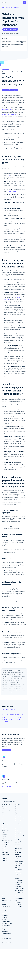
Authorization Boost (7, 811)
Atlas (3, 809)
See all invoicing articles (8, 709)
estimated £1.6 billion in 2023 (10, 114)
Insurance (17, 844)
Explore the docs (6, 786)
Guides (4, 898)
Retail (16, 858)
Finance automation (20, 819)
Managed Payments (7, 840)
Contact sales (15, 750)
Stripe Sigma (5, 854)
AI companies (18, 833)
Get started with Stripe (9, 29)
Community (5, 904)
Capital (4, 815)
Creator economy (19, 835)
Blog (3, 902)
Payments (4, 844)
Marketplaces (18, 825)
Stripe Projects (19, 890)
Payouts (4, 846)
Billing (3, 813)
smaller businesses (19, 415)
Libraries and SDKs (19, 888)
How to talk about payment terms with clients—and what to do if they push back (13, 84)
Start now (6, 750)
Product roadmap (19, 898)
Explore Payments (7, 769)
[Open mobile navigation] (24, 2)
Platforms (17, 829)
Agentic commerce (20, 811)
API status (17, 884)
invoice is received (11, 191)
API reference (18, 882)
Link (3, 838)
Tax (3, 856)
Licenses (4, 917)
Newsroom (18, 902)
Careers (17, 900)
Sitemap (4, 919)
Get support (5, 931)
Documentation (19, 880)
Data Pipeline (5, 825)
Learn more (5, 49)
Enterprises (18, 807)
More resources (7, 7)
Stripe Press (18, 904)
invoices (4, 639)
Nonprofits (18, 850)
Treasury (4, 860)
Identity (4, 832)
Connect (4, 821)
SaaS (16, 831)
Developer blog (19, 892)
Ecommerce (18, 815)
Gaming (17, 839)
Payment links (5, 842)
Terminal (4, 858)
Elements (4, 827)
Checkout (4, 817)
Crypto (4, 823)
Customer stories (6, 900)
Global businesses (19, 821)
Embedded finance (20, 817)
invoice (8, 175)
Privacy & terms (6, 910)
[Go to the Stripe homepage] (4, 799)
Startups (17, 809)
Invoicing (16, 7)
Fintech (17, 837)
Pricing (4, 807)
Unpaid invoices (6, 109)
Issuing (4, 836)
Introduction (5, 69)
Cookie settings (6, 921)
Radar (3, 848)
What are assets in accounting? (12, 718)
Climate (4, 819)
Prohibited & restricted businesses (5, 913)
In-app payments (19, 823)
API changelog (18, 886)
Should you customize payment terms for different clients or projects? (13, 80)
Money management (20, 827)
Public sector (18, 856)
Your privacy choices (7, 923)
